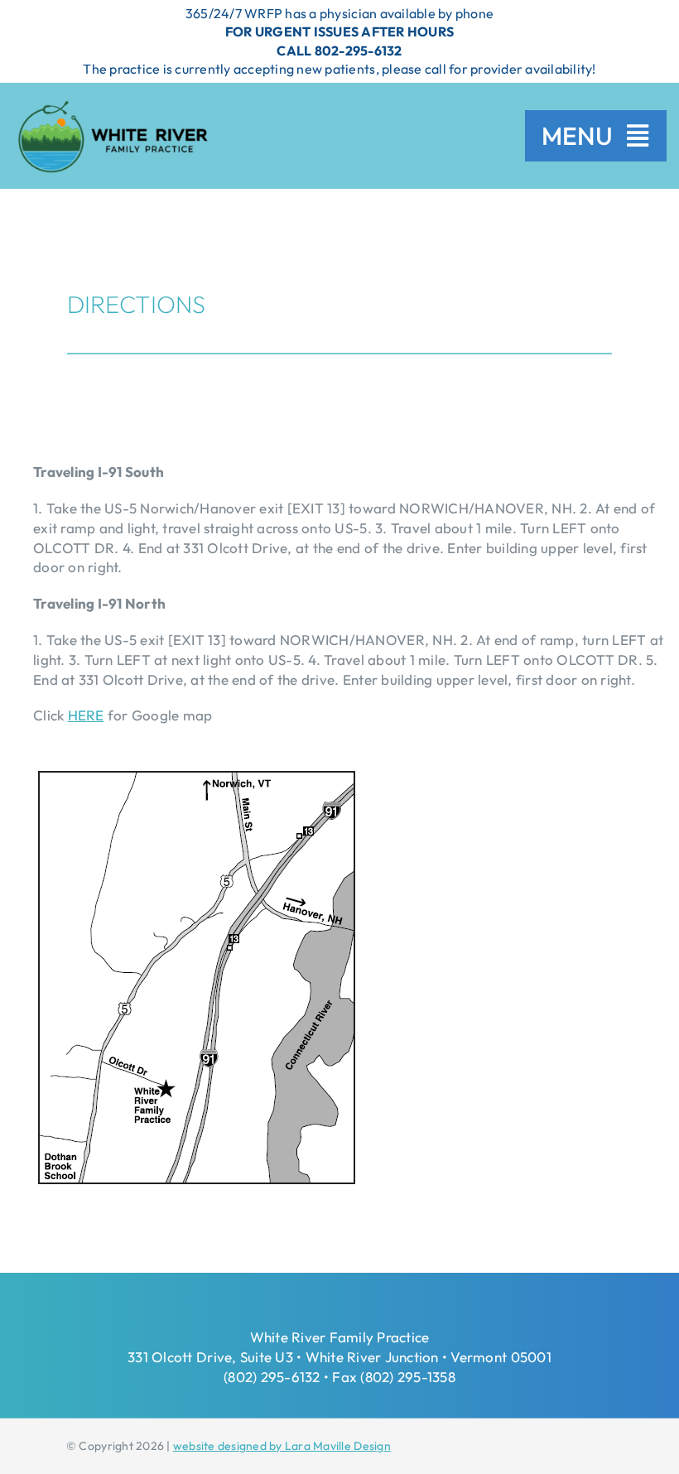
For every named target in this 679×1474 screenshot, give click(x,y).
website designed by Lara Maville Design (282, 1445)
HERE (86, 715)
